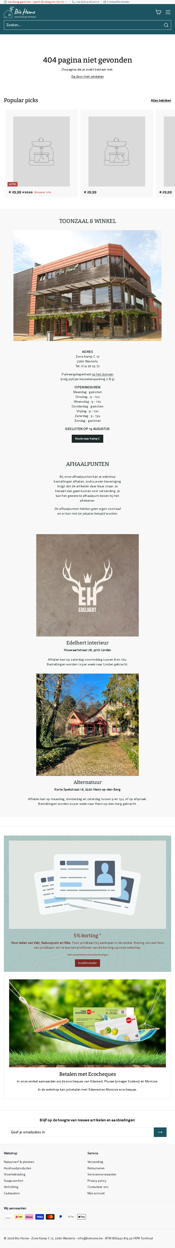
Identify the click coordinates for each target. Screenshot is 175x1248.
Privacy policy (97, 1181)
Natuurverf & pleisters (19, 1162)
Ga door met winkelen (87, 76)
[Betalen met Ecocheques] (87, 1023)
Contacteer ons (98, 1187)
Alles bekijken (161, 100)
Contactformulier (118, 2)
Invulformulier (87, 963)
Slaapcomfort (13, 1181)
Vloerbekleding (14, 1174)
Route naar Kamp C (87, 439)
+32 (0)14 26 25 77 (87, 2)
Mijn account (96, 1193)
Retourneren (96, 1168)
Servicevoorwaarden (102, 1174)
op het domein (102, 374)
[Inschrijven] (160, 1132)
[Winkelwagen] (158, 12)
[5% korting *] (87, 885)
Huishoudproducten (17, 1168)
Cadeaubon (12, 1193)
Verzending (95, 1162)
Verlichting (11, 1187)
